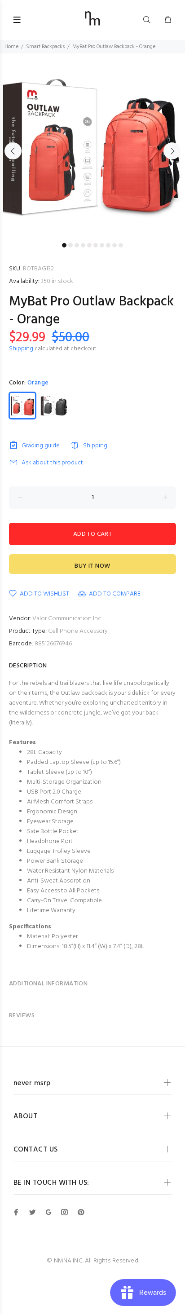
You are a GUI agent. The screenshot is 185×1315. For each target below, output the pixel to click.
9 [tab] (114, 245)
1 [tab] (64, 245)
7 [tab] (102, 245)
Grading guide (41, 446)
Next (172, 150)
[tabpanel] (92, 145)
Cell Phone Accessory (78, 631)
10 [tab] (121, 245)
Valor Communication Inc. (67, 618)
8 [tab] (108, 245)
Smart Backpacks (45, 46)
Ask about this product (52, 463)
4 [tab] (83, 245)
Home (11, 46)
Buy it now (92, 566)
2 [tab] (70, 245)
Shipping (21, 349)
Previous (13, 150)
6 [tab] (95, 245)
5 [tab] (89, 245)
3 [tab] (77, 245)
